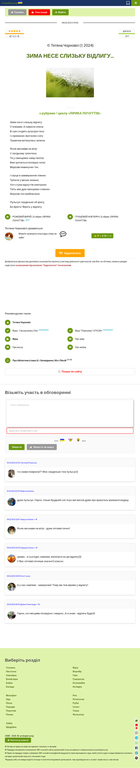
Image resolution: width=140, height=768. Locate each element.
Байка (9, 683)
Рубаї (76, 703)
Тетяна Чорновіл (22, 322)
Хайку (9, 723)
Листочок (11, 671)
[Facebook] (136, 747)
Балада (10, 686)
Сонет (76, 706)
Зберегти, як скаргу (43, 447)
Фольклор (78, 714)
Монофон (11, 695)
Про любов (80, 347)
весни (25, 180)
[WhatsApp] (136, 742)
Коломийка (79, 683)
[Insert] (62, 440)
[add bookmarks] (136, 726)
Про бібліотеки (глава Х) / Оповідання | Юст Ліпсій (39, 360)
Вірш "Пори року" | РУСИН (88, 330)
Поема (9, 714)
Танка (76, 710)
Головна (19, 12)
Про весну (18, 347)
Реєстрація (41, 12)
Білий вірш (12, 679)
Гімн (75, 675)
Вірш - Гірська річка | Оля (25, 330)
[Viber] (136, 732)
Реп (75, 695)
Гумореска (78, 679)
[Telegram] (136, 737)
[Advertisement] (70, 292)
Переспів (11, 710)
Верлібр (77, 671)
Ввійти (62, 12)
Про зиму (79, 339)
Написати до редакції (19, 740)
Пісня (9, 703)
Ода (8, 699)
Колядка (77, 686)
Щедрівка (11, 727)
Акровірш (11, 675)
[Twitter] (136, 752)
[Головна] (136, 720)
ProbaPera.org (9, 3)
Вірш (15, 339)
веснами (22, 148)
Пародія (10, 706)
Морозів (15, 167)
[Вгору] (136, 758)
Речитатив (78, 699)
